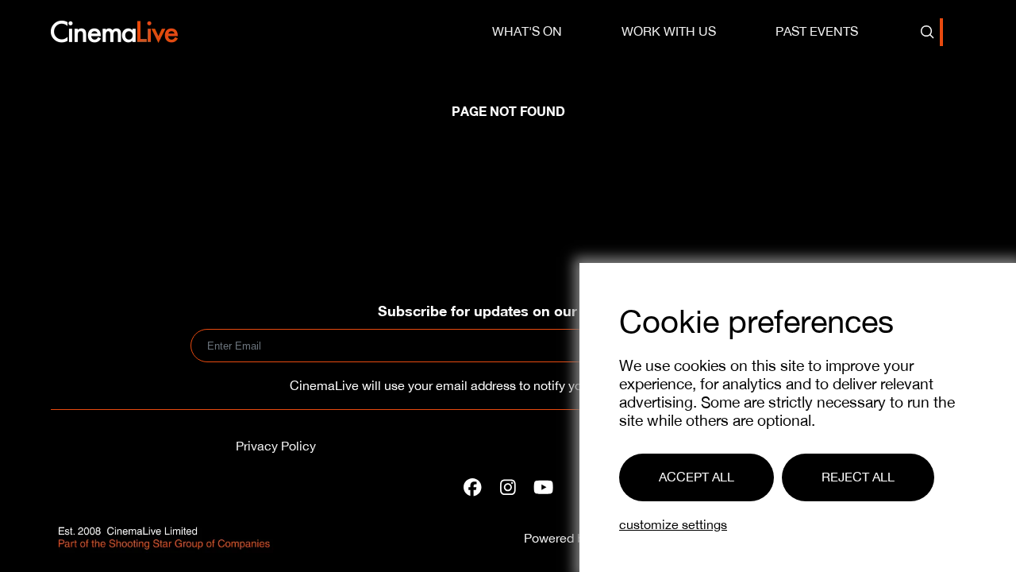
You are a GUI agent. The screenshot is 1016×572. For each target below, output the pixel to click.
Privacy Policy (276, 446)
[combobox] (941, 32)
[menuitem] (527, 31)
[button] (927, 31)
